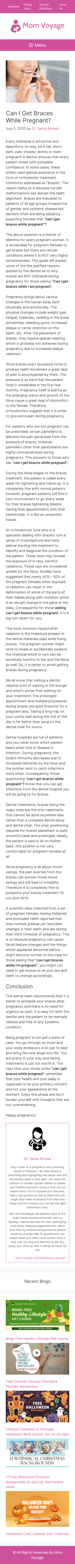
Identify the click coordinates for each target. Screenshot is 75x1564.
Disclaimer (14, 6)
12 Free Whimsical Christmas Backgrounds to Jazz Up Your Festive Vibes (34, 1482)
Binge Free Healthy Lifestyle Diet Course (37, 1339)
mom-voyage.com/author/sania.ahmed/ (40, 1257)
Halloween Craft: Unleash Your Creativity (37, 1534)
